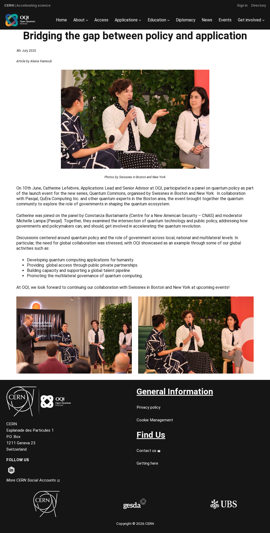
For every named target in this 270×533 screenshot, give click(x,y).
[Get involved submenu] (263, 20)
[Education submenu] (168, 20)
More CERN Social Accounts (31, 480)
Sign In (242, 5)
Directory (258, 5)
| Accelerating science (27, 5)
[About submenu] (87, 20)
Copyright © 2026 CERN (135, 523)
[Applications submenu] (140, 20)
